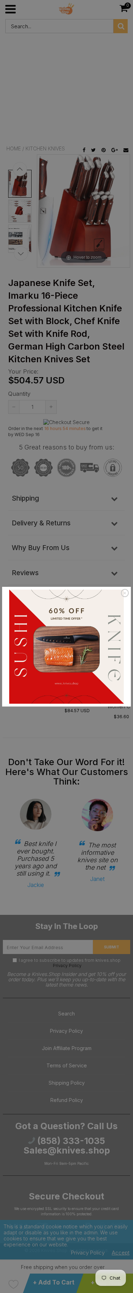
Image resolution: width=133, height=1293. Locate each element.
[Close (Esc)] (125, 593)
